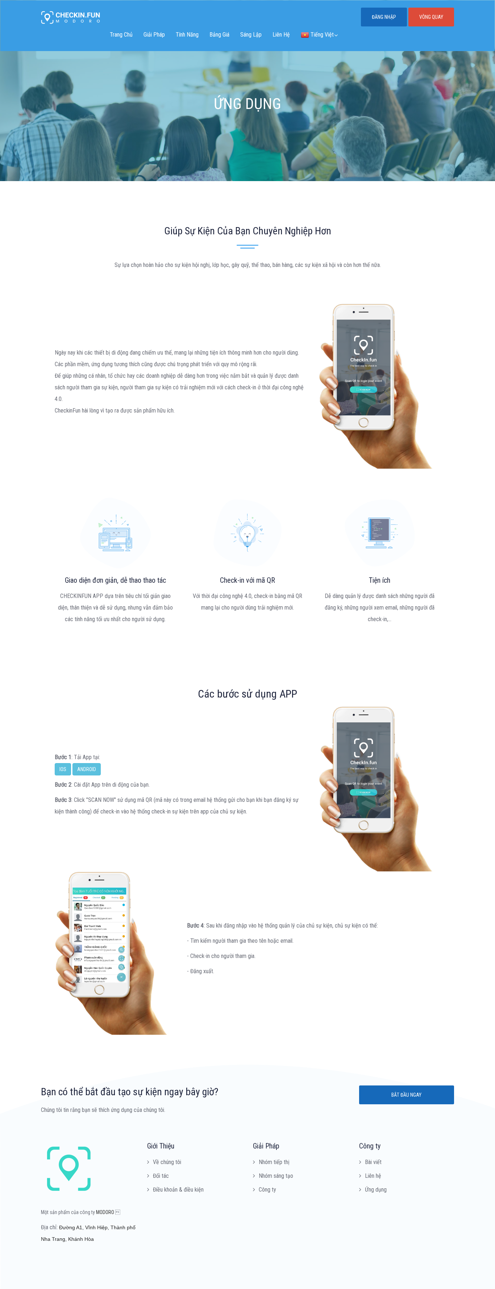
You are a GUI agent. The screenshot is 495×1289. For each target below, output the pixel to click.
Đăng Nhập (384, 17)
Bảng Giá (219, 34)
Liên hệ (373, 1175)
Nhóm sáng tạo (276, 1175)
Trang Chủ (121, 34)
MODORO (105, 1212)
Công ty (267, 1189)
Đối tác (161, 1175)
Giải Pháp (154, 34)
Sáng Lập (251, 34)
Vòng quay (431, 17)
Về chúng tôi (167, 1162)
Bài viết (373, 1162)
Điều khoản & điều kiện (178, 1189)
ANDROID (86, 769)
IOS (62, 769)
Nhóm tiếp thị (274, 1162)
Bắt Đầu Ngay (406, 1095)
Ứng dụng (376, 1189)
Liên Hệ (281, 34)
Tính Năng (187, 34)
